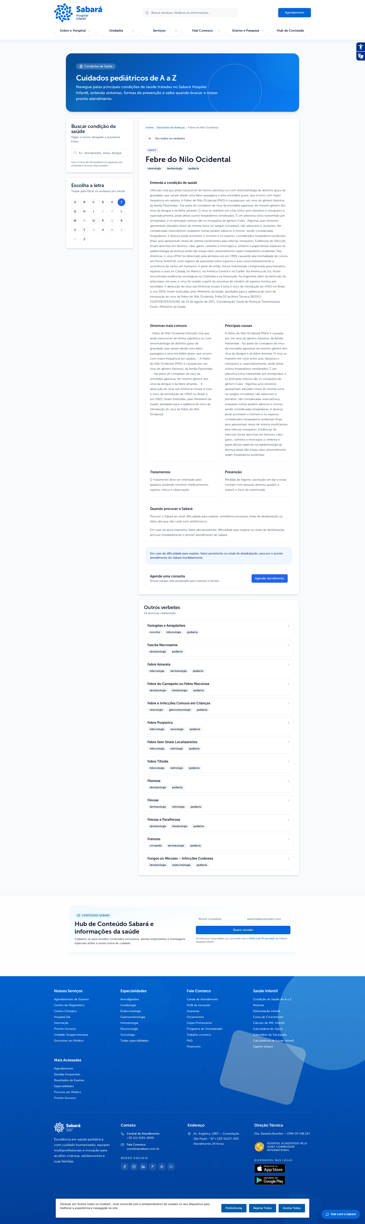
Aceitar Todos (292, 1208)
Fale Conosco (202, 30)
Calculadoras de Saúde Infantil (273, 1040)
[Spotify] (162, 1166)
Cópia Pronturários (199, 1023)
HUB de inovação (198, 1005)
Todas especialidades (134, 1040)
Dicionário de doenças (171, 127)
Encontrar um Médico (69, 1040)
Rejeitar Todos (262, 1208)
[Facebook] (124, 1166)
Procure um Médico (67, 1092)
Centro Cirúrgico (65, 1011)
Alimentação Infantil (266, 1011)
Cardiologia (128, 1005)
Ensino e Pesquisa (245, 30)
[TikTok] (152, 1166)
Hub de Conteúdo (290, 30)
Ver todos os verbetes (170, 138)
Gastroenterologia (132, 1017)
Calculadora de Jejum (268, 1029)
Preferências (234, 1208)
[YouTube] (171, 1166)
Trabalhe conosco (199, 1035)
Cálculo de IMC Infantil (268, 1023)
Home (149, 127)
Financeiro (194, 1046)
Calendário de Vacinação (270, 1035)
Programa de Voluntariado (204, 1029)
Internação (61, 1023)
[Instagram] (134, 1166)
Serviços (159, 30)
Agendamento (294, 12)
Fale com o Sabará (343, 1214)
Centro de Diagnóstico (69, 1005)
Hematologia (129, 1023)
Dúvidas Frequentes (67, 1074)
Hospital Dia (62, 1017)
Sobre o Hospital (73, 30)
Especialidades (64, 1086)
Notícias (258, 1005)
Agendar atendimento (269, 578)
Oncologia (127, 1035)
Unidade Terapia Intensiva (71, 1035)
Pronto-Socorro (65, 1029)
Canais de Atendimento (202, 999)
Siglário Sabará (263, 1046)
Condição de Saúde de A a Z (272, 999)
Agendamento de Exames (71, 999)
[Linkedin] (143, 1166)
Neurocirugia (129, 1029)
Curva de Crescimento (268, 1017)
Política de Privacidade (262, 938)
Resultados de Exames (69, 1080)
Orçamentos (195, 1017)
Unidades (116, 30)
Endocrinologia (130, 1011)
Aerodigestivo (129, 999)
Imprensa (193, 1011)
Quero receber (243, 930)
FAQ (190, 1040)
